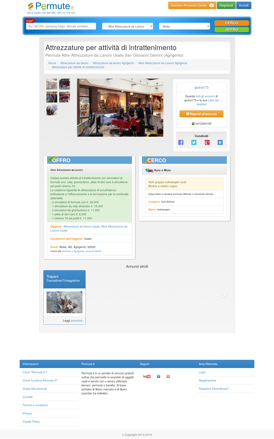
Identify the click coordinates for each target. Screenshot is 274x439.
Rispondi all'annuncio (203, 114)
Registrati (226, 5)
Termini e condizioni (35, 405)
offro (231, 29)
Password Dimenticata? (214, 389)
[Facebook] (181, 142)
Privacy (27, 413)
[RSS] (168, 376)
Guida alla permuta (35, 389)
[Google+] (208, 142)
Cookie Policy (31, 422)
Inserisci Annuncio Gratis (188, 5)
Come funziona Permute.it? (40, 380)
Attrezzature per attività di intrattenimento (78, 67)
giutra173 (201, 87)
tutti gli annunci (205, 96)
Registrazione (207, 380)
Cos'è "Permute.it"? (35, 372)
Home (52, 63)
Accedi (244, 5)
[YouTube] (147, 376)
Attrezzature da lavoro (74, 63)
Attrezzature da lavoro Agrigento (113, 63)
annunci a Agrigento (73, 251)
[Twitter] (194, 142)
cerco (231, 23)
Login (202, 372)
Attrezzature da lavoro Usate (81, 226)
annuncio (76, 320)
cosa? (30, 20)
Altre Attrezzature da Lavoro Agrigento (162, 63)
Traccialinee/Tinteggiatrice (63, 280)
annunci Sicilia (93, 251)
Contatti (27, 397)
